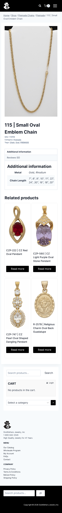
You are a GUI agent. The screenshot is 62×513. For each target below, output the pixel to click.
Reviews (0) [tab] (13, 157)
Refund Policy (9, 475)
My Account (8, 453)
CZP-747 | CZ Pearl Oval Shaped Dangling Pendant (17, 338)
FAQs (5, 456)
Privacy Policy (9, 469)
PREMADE (24, 142)
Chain (12, 142)
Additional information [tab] (19, 151)
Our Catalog (8, 447)
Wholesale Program (11, 450)
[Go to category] (53, 402)
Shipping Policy (10, 478)
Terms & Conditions (11, 472)
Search (49, 372)
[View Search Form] (40, 5)
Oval (17, 142)
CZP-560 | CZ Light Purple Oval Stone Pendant (43, 257)
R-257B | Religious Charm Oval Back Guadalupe (44, 328)
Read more (17, 268)
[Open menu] (55, 6)
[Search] (40, 493)
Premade (17, 140)
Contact (6, 459)
